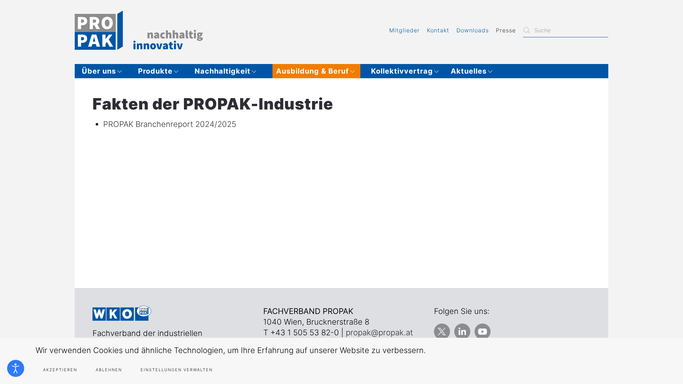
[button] (104, 71)
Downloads (472, 30)
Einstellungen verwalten (177, 369)
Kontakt (438, 30)
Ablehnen (109, 369)
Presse (506, 30)
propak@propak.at (379, 332)
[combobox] (565, 30)
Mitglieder (404, 30)
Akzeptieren (60, 369)
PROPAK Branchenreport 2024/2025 (169, 124)
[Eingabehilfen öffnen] (15, 368)
